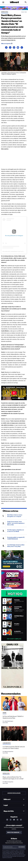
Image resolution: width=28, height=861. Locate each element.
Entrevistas (4, 12)
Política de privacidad (12, 853)
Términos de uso (19, 852)
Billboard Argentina (6, 43)
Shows (4, 712)
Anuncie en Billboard (14, 793)
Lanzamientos (7, 743)
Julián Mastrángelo (9, 721)
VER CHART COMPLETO (14, 638)
